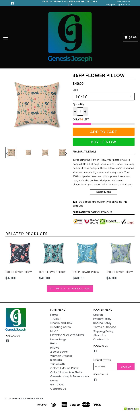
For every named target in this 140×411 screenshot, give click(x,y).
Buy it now (103, 142)
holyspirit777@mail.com (118, 4)
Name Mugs (58, 339)
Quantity (79, 104)
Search (98, 315)
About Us (99, 335)
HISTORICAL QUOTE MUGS (67, 335)
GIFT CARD (57, 384)
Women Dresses (61, 356)
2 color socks (59, 351)
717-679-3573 (123, 1)
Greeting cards (60, 327)
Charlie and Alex (61, 323)
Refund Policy (102, 323)
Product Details (84, 151)
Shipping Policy (103, 331)
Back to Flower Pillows (73, 288)
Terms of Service (104, 327)
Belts (53, 343)
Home (54, 315)
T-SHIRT (55, 319)
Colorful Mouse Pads (64, 368)
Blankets (56, 360)
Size (75, 90)
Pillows (54, 347)
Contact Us (58, 389)
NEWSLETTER (102, 360)
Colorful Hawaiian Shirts (66, 372)
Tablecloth (57, 364)
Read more (103, 192)
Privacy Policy (102, 319)
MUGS (54, 331)
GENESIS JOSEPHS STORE (28, 398)
